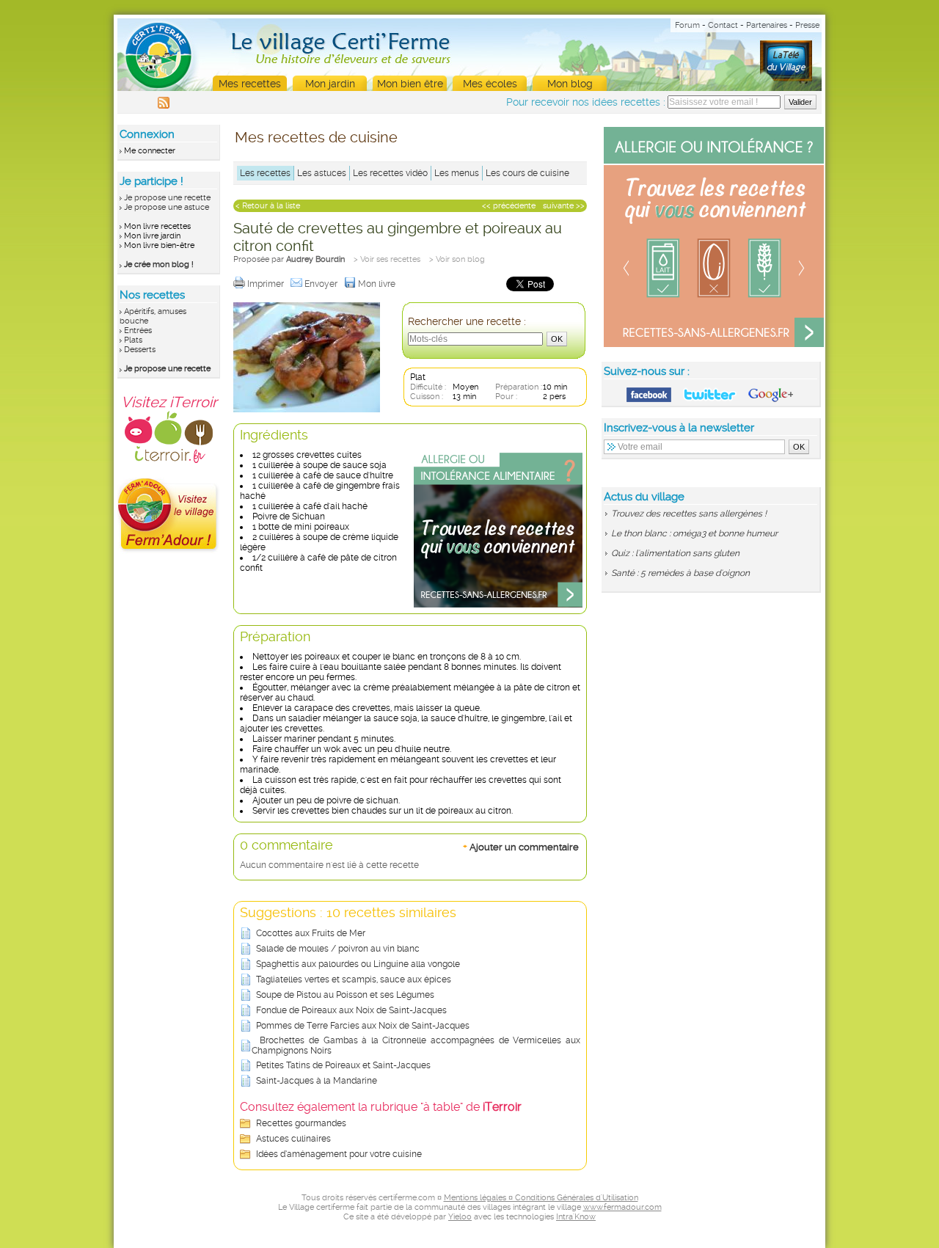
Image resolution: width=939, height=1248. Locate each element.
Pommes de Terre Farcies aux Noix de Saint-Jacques (363, 1026)
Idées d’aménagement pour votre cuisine (339, 1154)
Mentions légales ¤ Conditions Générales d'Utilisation (541, 1198)
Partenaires (766, 25)
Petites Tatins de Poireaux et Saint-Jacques (343, 1065)
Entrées (138, 330)
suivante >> (564, 206)
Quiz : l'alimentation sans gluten (675, 553)
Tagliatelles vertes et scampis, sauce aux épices (353, 979)
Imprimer (266, 284)
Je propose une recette (167, 197)
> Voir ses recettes (387, 259)
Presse (807, 25)
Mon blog (570, 84)
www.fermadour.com (622, 1207)
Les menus (456, 173)
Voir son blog (460, 259)
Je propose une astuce (166, 207)
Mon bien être (410, 84)
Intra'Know (576, 1217)
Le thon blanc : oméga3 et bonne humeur (694, 533)
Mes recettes (250, 84)
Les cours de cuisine (527, 173)
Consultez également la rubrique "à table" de (381, 1107)
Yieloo (460, 1217)
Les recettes (265, 173)
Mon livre (378, 284)
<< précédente (509, 206)
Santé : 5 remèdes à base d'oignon (680, 573)
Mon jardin (330, 84)
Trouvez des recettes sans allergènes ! (689, 513)
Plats (133, 340)
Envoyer (322, 284)
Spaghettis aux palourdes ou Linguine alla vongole (358, 964)
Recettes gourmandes (301, 1123)
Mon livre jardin (152, 236)
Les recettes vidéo (390, 173)
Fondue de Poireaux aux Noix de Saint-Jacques (351, 1010)
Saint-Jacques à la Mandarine (316, 1081)
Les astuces (321, 173)
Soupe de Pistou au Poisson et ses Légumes (345, 995)
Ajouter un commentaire (521, 847)
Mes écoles (490, 84)
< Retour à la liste (267, 206)
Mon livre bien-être (159, 245)
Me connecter (149, 151)
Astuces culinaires (293, 1139)
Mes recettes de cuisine (316, 137)
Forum (687, 25)
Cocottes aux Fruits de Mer (310, 933)
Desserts (140, 349)
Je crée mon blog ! (159, 264)
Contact (723, 25)
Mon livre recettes (157, 226)
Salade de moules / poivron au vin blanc (338, 949)
